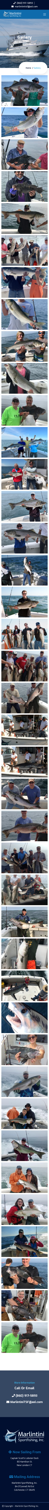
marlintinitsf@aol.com (26, 6)
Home (28, 68)
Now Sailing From (26, 1452)
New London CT (24, 1465)
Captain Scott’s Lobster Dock (25, 1458)
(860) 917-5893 (24, 3)
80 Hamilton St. (24, 1461)
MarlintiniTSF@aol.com (26, 1402)
